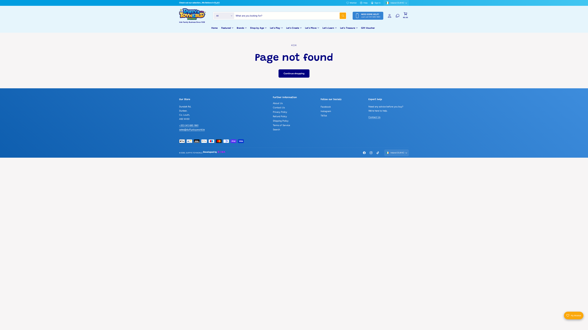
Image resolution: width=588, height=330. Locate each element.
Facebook (326, 106)
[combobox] (291, 16)
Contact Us (279, 107)
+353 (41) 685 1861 (188, 125)
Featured (226, 28)
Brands (240, 28)
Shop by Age (257, 28)
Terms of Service (281, 125)
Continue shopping (294, 73)
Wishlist (353, 3)
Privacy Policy (280, 112)
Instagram (326, 111)
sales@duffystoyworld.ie (192, 129)
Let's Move (311, 28)
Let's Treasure (347, 28)
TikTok (324, 115)
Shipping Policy (280, 120)
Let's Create (292, 28)
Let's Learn (328, 28)
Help (365, 3)
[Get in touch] (397, 16)
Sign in (378, 3)
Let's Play (275, 28)
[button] (405, 16)
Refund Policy (280, 116)
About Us (278, 103)
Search (276, 129)
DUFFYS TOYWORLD (194, 153)
